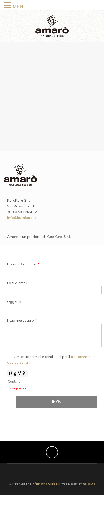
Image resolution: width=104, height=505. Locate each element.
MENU (20, 6)
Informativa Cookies (45, 483)
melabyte (89, 483)
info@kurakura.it (21, 217)
